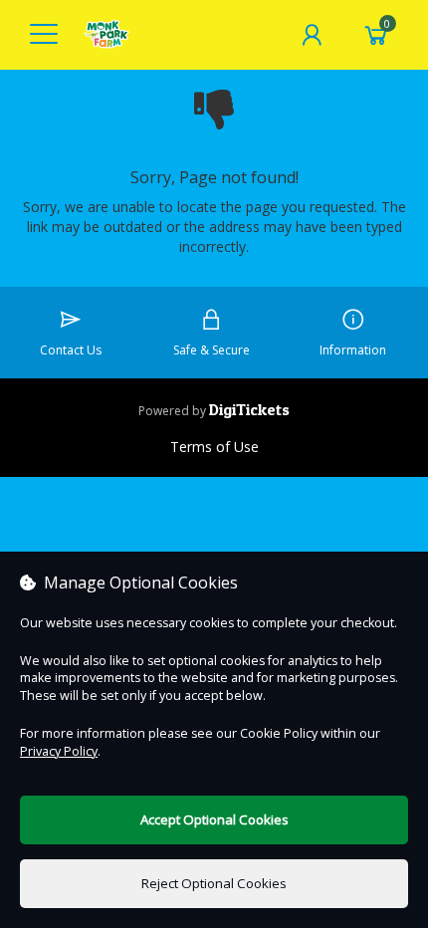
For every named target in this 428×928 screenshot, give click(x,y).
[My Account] (311, 35)
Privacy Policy (59, 751)
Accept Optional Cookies (214, 819)
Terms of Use (214, 446)
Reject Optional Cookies (214, 883)
